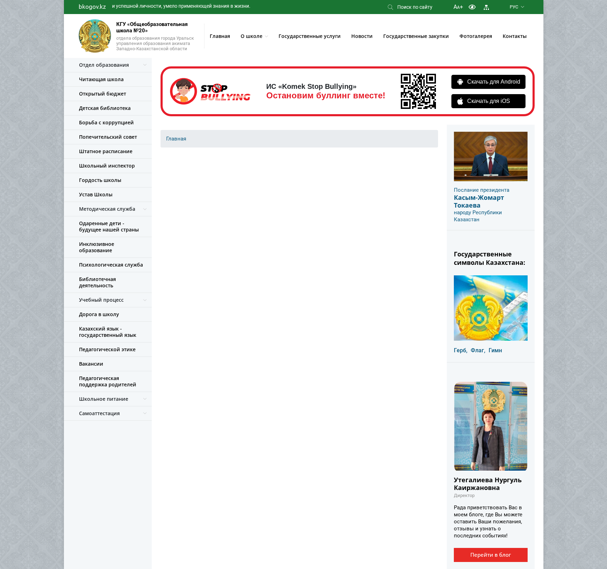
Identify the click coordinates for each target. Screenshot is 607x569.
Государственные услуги (310, 36)
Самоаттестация (99, 413)
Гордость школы (100, 180)
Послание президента (481, 190)
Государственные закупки (416, 36)
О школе (251, 36)
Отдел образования (104, 64)
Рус (514, 6)
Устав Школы (95, 194)
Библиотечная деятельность (97, 282)
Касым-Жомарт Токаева (479, 201)
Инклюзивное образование (96, 247)
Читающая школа (101, 79)
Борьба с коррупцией (106, 122)
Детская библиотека (105, 108)
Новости (362, 36)
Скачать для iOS (488, 101)
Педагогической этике (107, 349)
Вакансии (91, 363)
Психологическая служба (111, 264)
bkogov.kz (92, 6)
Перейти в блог (490, 554)
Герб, (461, 350)
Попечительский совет (108, 136)
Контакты (515, 36)
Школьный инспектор (107, 165)
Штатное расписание (105, 151)
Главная (220, 36)
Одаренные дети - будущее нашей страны (109, 226)
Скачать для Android (493, 82)
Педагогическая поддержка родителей (107, 381)
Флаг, (478, 350)
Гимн (495, 350)
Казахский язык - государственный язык (107, 331)
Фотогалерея (475, 36)
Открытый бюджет (102, 93)
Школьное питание (103, 398)
